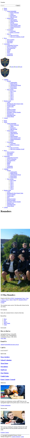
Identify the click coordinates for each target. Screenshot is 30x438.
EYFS (12, 298)
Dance (5, 322)
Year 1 (24, 298)
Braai (5, 319)
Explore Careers (5, 432)
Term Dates (4, 363)
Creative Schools (15, 436)
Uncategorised (18, 298)
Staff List (4, 370)
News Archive (5, 357)
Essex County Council (8, 379)
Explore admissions (5, 405)
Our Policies (5, 373)
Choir (5, 324)
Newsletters (4, 366)
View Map (3, 338)
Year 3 (3, 299)
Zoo (5, 320)
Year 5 (11, 299)
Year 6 (15, 299)
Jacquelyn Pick (22, 299)
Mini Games (7, 323)
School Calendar (6, 360)
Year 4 (7, 299)
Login (22, 436)
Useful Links (5, 376)
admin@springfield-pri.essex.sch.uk (10, 344)
